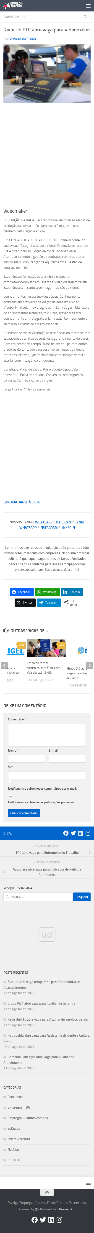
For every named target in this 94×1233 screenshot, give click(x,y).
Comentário (17, 719)
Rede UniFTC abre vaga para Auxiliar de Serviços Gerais (48, 1019)
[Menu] (88, 5)
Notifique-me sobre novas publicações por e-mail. (42, 802)
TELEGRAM (63, 522)
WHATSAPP (43, 522)
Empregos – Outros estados (28, 1118)
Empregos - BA (14, 17)
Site (10, 767)
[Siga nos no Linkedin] (80, 833)
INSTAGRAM (49, 528)
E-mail (54, 750)
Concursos (15, 1097)
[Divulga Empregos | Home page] (16, 6)
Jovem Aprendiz (19, 1139)
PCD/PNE (14, 1160)
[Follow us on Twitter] (73, 833)
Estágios (14, 1128)
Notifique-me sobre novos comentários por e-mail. (42, 789)
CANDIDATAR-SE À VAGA (21, 502)
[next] (89, 665)
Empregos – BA (19, 1107)
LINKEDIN (68, 528)
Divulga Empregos (23, 38)
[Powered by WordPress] (36, 1209)
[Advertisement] (47, 155)
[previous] (4, 665)
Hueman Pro (67, 1209)
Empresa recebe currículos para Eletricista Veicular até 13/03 (43, 668)
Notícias (14, 1150)
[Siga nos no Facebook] (66, 833)
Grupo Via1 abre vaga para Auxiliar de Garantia (41, 1003)
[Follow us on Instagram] (88, 833)
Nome (13, 750)
